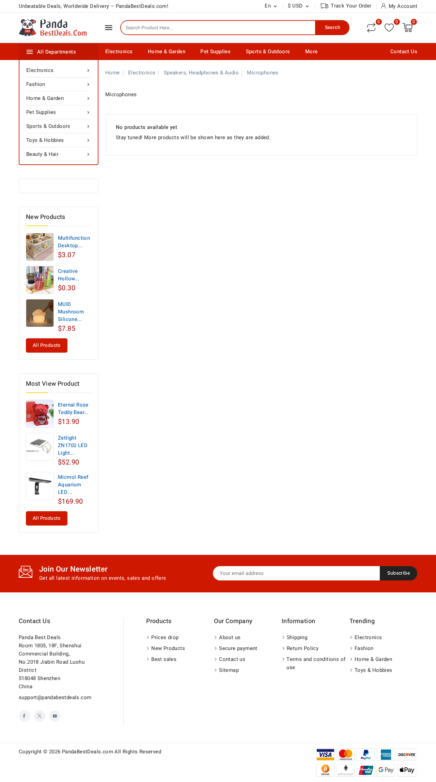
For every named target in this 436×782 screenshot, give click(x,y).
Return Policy (302, 648)
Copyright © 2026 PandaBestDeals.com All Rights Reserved (90, 751)
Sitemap (229, 670)
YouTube (55, 716)
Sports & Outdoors (268, 51)
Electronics (119, 51)
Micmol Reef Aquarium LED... (73, 484)
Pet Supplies (215, 51)
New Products (168, 648)
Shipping (297, 637)
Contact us (34, 621)
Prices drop (164, 637)
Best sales (163, 659)
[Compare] (371, 27)
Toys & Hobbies (58, 140)
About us (229, 637)
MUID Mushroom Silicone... (71, 311)
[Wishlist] (389, 27)
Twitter (39, 716)
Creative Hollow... (68, 274)
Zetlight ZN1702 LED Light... (73, 445)
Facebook (24, 716)
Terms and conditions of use (315, 663)
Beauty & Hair (58, 154)
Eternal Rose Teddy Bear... (73, 408)
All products (47, 345)
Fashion (58, 84)
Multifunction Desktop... (74, 241)
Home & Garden (166, 51)
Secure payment (238, 648)
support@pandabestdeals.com (55, 697)
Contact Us (403, 51)
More (311, 51)
